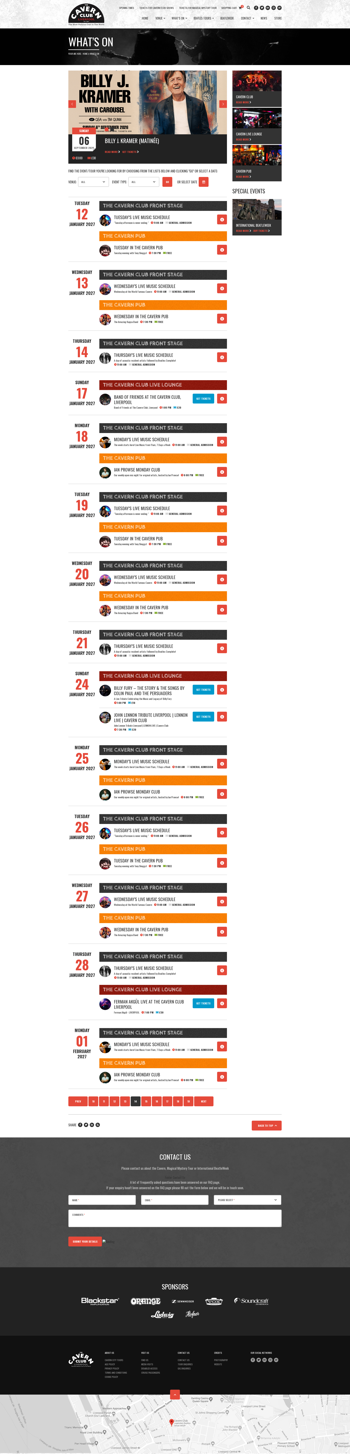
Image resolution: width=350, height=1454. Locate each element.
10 (93, 1101)
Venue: (72, 182)
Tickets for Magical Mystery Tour (198, 8)
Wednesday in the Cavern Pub (141, 316)
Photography (221, 1360)
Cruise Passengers (150, 1372)
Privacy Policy (112, 1368)
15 (146, 1101)
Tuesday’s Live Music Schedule (142, 217)
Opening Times (126, 8)
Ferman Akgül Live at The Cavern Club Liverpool (149, 1004)
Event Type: (119, 182)
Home (145, 18)
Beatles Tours (202, 18)
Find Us (144, 1360)
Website (218, 1364)
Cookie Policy (111, 1376)
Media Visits (147, 1364)
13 (125, 1101)
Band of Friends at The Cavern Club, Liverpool (147, 399)
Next (204, 1101)
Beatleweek (227, 18)
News (264, 18)
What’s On (178, 18)
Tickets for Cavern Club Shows (156, 8)
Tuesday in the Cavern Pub (138, 247)
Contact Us (184, 1360)
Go (167, 182)
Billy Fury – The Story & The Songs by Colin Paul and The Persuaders (149, 690)
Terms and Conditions (116, 1372)
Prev (78, 1101)
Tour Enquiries (185, 1364)
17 (167, 1101)
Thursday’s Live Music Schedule (143, 355)
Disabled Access (149, 1368)
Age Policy (110, 1364)
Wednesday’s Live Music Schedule (144, 286)
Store (278, 18)
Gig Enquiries (184, 1368)
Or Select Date (187, 182)
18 (178, 1101)
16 (157, 1101)
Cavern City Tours (114, 1360)
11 (104, 1101)
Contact (246, 18)
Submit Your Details (85, 1241)
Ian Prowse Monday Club (137, 469)
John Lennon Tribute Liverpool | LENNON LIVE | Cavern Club (151, 717)
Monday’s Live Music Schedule (141, 439)
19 (188, 1101)
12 (114, 1101)
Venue (158, 18)
